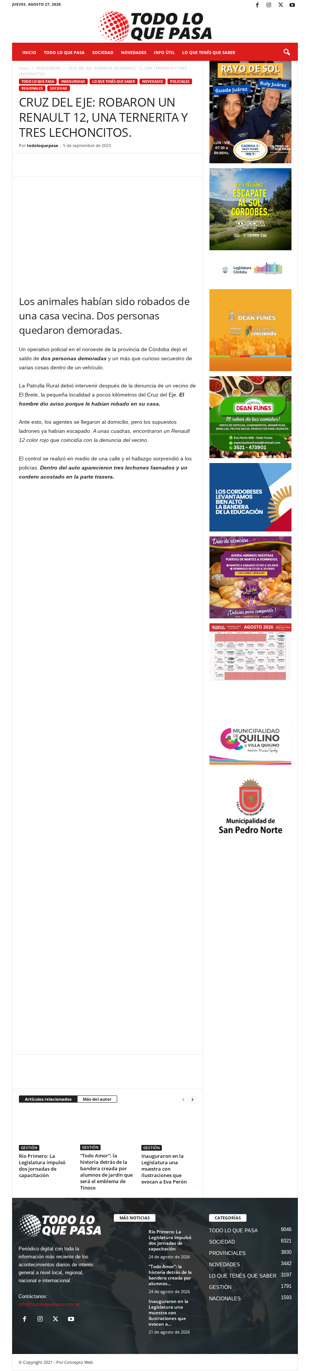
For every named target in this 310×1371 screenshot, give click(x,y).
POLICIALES (179, 81)
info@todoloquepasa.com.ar (49, 1304)
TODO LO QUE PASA (64, 52)
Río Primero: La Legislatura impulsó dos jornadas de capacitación (42, 1166)
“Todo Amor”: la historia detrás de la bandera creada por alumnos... (170, 1275)
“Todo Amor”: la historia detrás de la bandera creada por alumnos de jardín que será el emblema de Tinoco (106, 1171)
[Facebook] (257, 5)
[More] (131, 164)
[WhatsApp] (61, 164)
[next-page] (192, 1099)
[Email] (96, 164)
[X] (280, 5)
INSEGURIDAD (48, 68)
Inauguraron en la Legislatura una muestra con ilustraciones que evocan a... (168, 1312)
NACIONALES (225, 1298)
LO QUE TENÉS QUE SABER (208, 52)
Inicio (29, 52)
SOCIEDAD (102, 52)
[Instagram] (268, 5)
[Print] (113, 164)
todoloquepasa (42, 145)
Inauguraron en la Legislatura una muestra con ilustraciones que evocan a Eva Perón (164, 1169)
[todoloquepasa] (155, 27)
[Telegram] (78, 164)
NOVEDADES (133, 52)
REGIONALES (32, 88)
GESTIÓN (29, 1147)
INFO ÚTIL (164, 52)
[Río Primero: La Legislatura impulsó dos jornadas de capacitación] (46, 1129)
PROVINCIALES (227, 1253)
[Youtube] (292, 5)
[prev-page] (183, 1099)
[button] (286, 52)
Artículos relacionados (48, 1099)
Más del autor (97, 1099)
